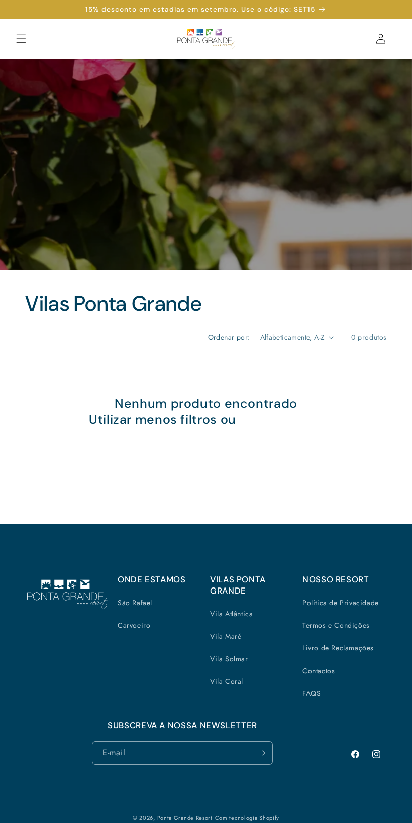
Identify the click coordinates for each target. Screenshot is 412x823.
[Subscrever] (261, 753)
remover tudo (281, 420)
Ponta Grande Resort (185, 818)
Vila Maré (225, 636)
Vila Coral (226, 681)
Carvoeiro (134, 625)
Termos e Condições (336, 625)
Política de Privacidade (340, 603)
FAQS (311, 693)
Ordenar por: (229, 337)
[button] (21, 39)
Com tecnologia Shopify (247, 818)
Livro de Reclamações (338, 648)
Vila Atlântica (231, 614)
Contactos (318, 671)
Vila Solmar (229, 659)
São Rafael (135, 603)
